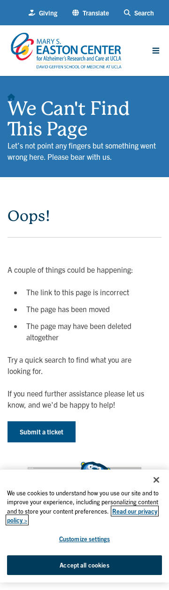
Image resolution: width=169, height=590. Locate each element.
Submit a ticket (41, 431)
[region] (84, 526)
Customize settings (84, 539)
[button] (90, 12)
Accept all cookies (84, 565)
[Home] (11, 94)
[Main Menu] (155, 50)
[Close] (156, 480)
